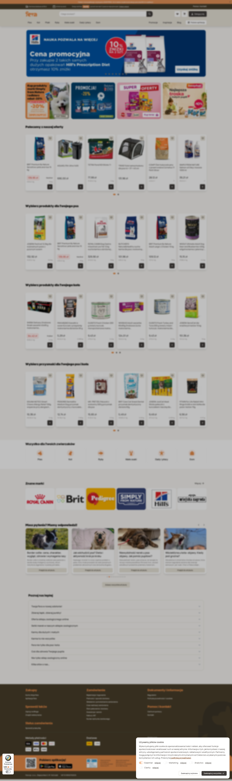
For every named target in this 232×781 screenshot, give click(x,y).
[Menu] (3, 755)
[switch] (8, 771)
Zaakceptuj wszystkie (212, 773)
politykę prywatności (181, 758)
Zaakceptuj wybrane (189, 773)
